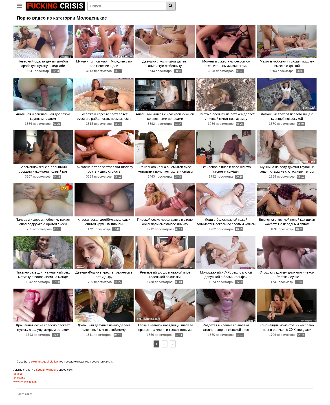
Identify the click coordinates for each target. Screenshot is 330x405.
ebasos (17, 373)
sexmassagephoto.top (44, 361)
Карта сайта (25, 394)
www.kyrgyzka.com (25, 381)
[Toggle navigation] (21, 5)
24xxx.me (19, 377)
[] (171, 6)
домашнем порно (47, 369)
